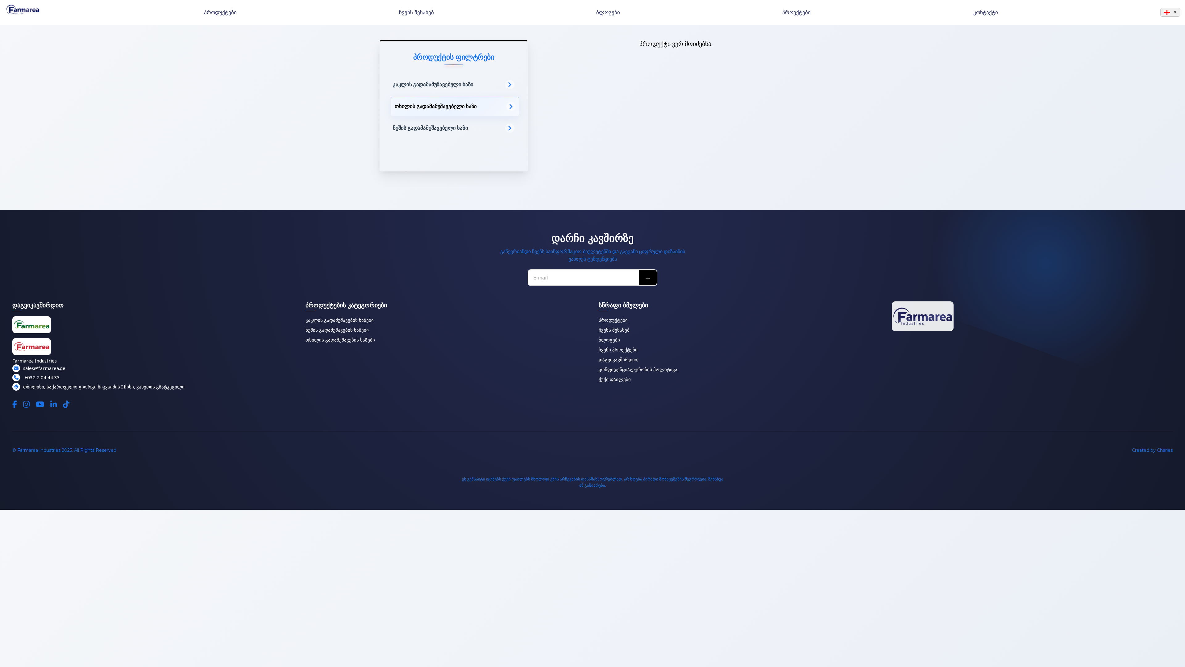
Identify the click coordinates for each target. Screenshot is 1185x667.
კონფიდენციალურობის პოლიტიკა (638, 369)
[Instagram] (26, 404)
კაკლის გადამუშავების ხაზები (340, 320)
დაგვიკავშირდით (618, 359)
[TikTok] (66, 404)
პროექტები (796, 12)
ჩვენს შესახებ (416, 12)
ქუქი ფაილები (615, 379)
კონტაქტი (985, 12)
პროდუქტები (220, 12)
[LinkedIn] (53, 404)
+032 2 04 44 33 (41, 377)
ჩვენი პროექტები (618, 349)
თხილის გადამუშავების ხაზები (340, 340)
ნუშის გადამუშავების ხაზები (337, 330)
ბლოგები (608, 12)
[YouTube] (40, 404)
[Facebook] (14, 404)
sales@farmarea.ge (44, 368)
